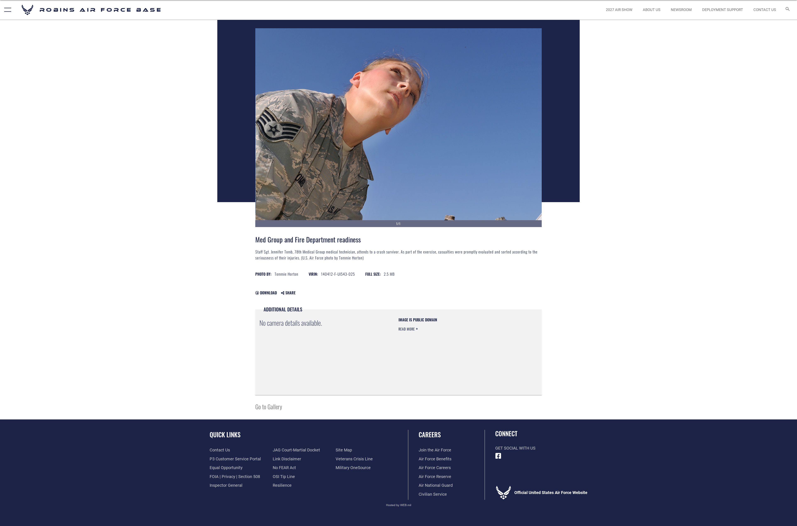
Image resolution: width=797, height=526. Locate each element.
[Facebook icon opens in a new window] (498, 456)
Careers (430, 434)
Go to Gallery (268, 406)
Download (268, 292)
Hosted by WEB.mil (398, 505)
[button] (6, 10)
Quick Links (225, 434)
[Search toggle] (787, 10)
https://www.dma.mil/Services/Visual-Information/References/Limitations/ (447, 355)
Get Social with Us (515, 448)
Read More (407, 329)
